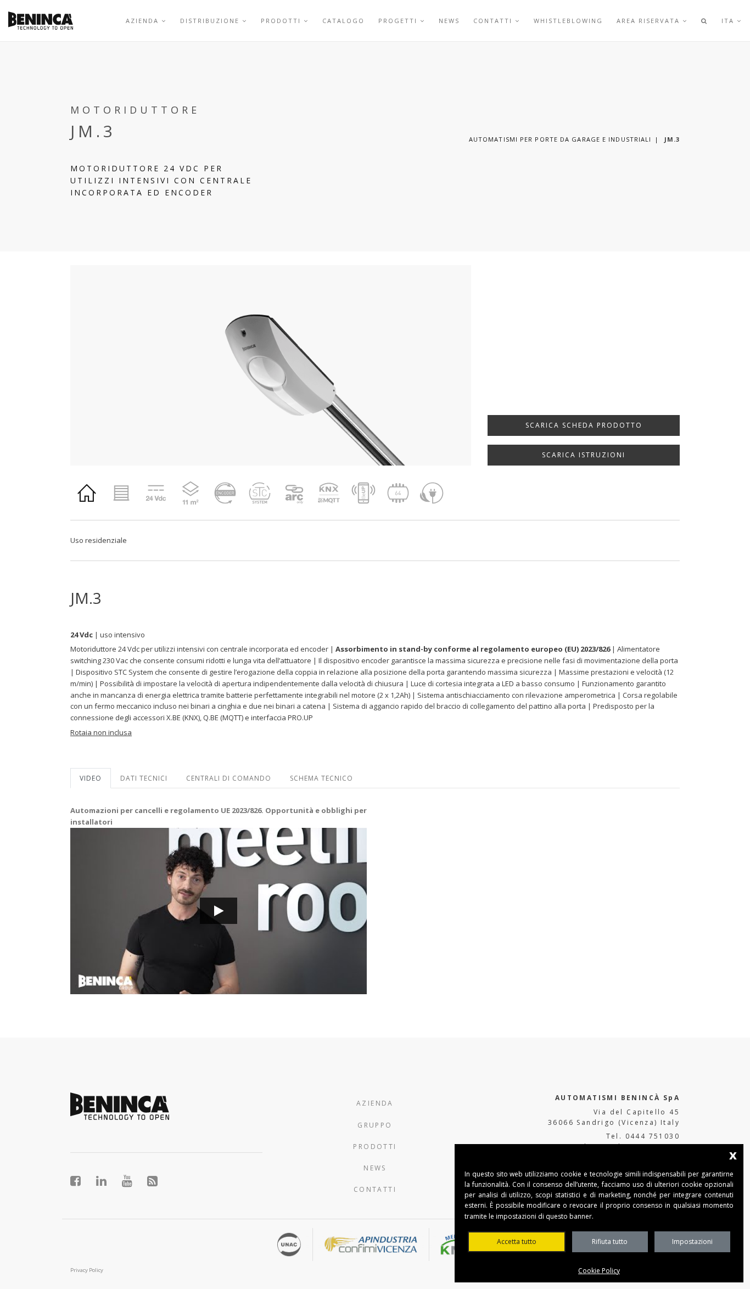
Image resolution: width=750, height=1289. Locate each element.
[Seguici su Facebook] (81, 1181)
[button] (704, 20)
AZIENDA (375, 1103)
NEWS (375, 1168)
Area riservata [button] (649, 20)
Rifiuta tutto (610, 1241)
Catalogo (343, 20)
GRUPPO (374, 1125)
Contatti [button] (494, 20)
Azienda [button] (143, 20)
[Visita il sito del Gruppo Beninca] (153, 1181)
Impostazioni (692, 1241)
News (449, 20)
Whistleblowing (568, 20)
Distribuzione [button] (211, 20)
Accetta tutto (516, 1241)
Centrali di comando (228, 778)
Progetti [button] (399, 20)
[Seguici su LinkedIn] (107, 1181)
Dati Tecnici (143, 778)
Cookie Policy (599, 1270)
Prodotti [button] (282, 20)
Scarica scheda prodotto (583, 425)
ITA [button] (729, 20)
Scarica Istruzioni (583, 454)
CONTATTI (375, 1189)
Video (91, 778)
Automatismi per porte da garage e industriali (560, 139)
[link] (40, 20)
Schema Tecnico (321, 778)
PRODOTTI (374, 1146)
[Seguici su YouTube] (133, 1181)
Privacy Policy (86, 1270)
